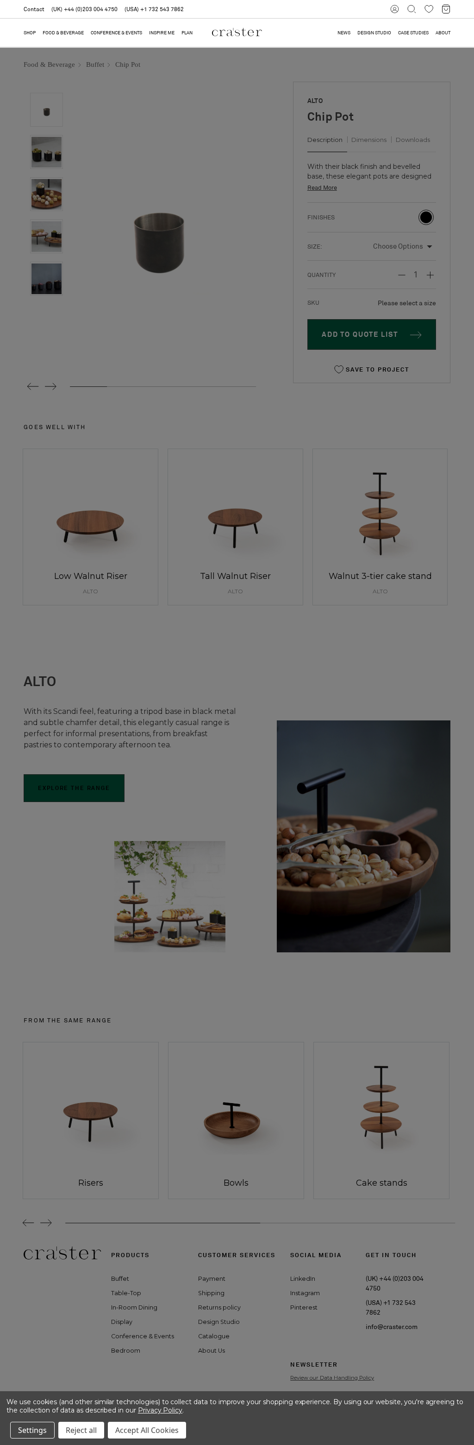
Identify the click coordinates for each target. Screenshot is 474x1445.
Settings (32, 1430)
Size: (314, 246)
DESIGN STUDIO (374, 33)
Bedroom (125, 1350)
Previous (29, 386)
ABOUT (443, 33)
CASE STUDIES (413, 33)
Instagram (305, 1293)
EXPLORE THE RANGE (74, 788)
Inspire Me (162, 33)
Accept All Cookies (147, 1430)
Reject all (81, 1430)
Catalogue (214, 1336)
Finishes (320, 217)
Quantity (321, 275)
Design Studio (219, 1321)
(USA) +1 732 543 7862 (154, 9)
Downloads (413, 139)
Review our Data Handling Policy (332, 1377)
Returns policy (219, 1307)
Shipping (211, 1293)
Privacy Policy (160, 1410)
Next (50, 386)
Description (325, 139)
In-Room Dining (134, 1307)
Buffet (120, 1278)
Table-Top (126, 1293)
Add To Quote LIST (360, 334)
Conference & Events (116, 33)
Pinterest (304, 1307)
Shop (30, 33)
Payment (211, 1278)
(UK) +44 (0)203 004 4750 (84, 9)
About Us (211, 1350)
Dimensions (369, 139)
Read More (322, 188)
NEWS (343, 33)
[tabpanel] (87, 1120)
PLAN (187, 33)
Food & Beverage (63, 33)
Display (121, 1321)
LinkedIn (302, 1278)
